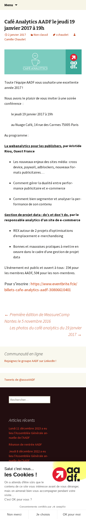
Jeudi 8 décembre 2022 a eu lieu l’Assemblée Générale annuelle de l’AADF (28, 456)
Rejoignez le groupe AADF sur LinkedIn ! (30, 361)
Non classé (41, 35)
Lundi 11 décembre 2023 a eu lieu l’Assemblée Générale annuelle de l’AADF (28, 433)
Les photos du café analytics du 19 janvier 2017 (46, 331)
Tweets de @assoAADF (19, 380)
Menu (8, 5)
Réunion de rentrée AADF (25, 444)
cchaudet (62, 35)
